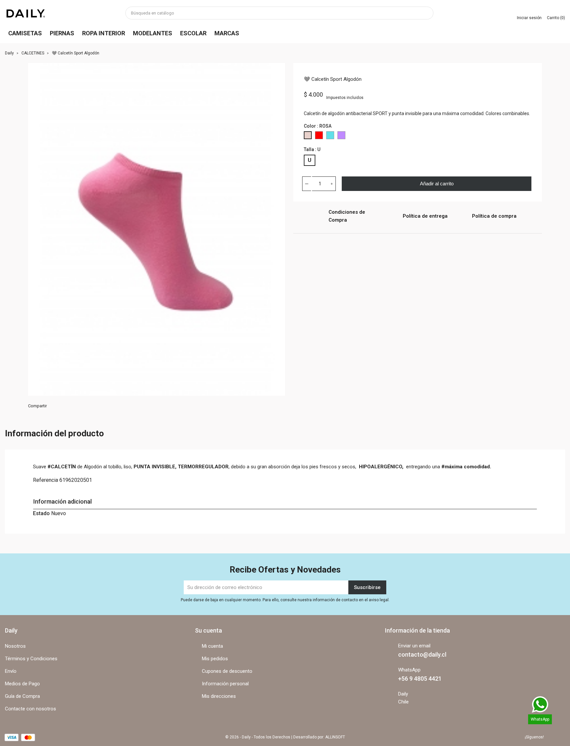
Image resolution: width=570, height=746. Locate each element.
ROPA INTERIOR (103, 33)
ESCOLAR (193, 33)
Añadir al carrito (437, 183)
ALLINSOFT (335, 737)
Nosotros (15, 646)
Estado (41, 513)
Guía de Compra (22, 696)
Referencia (45, 480)
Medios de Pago (22, 684)
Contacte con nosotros (30, 709)
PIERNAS (62, 33)
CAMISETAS (25, 33)
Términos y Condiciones (31, 659)
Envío (10, 671)
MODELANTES (152, 33)
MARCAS (226, 33)
